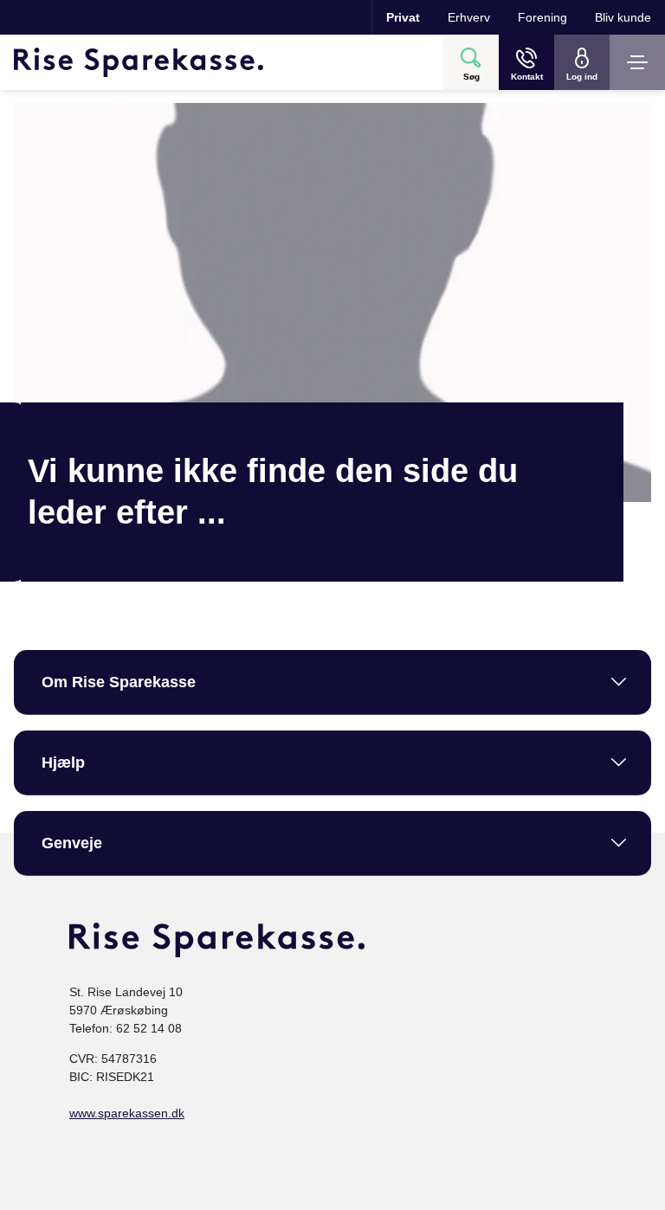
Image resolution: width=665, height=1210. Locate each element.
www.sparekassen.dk (126, 1113)
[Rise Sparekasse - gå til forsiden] (138, 62)
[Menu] (637, 62)
